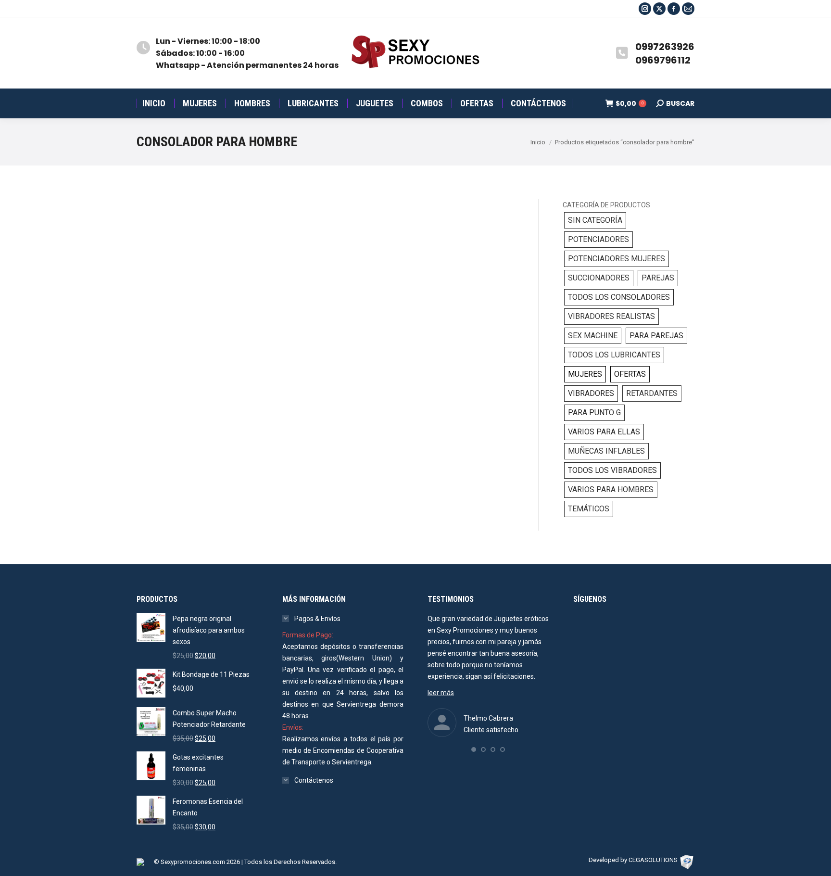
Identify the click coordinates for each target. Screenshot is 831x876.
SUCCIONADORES (599, 277)
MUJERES (585, 374)
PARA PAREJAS (656, 335)
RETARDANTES (652, 393)
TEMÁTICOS (588, 508)
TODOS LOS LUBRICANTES (614, 354)
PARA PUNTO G (594, 412)
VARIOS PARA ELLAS (604, 431)
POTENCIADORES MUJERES (616, 258)
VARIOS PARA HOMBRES (611, 489)
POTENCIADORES (598, 239)
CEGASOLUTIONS (653, 859)
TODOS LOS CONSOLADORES (619, 297)
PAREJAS (658, 277)
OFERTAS (630, 374)
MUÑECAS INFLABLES (606, 451)
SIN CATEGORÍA (595, 220)
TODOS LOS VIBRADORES (612, 470)
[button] (473, 749)
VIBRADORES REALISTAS (611, 316)
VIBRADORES (591, 393)
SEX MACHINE (592, 335)
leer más (441, 693)
